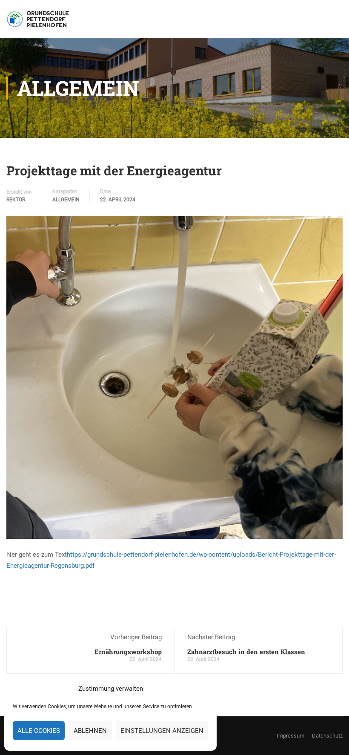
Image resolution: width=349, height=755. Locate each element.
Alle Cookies (38, 731)
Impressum (290, 735)
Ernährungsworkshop (128, 651)
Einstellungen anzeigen (161, 731)
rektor (15, 200)
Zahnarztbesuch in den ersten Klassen (246, 651)
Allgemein (66, 200)
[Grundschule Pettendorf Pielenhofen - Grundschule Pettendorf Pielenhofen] (39, 23)
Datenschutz (327, 735)
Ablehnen (90, 731)
